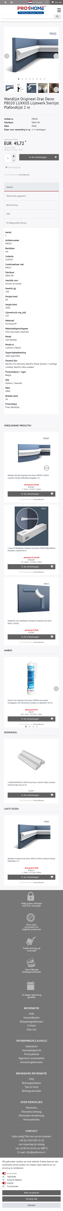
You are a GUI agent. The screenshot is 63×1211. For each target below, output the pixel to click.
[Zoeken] (57, 16)
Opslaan (31, 1205)
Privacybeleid (31, 1054)
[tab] (31, 187)
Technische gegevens (16, 195)
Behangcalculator (31, 1091)
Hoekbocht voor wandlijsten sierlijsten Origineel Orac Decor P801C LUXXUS (30, 622)
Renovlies (31, 1107)
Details (9, 187)
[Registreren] (12, 2)
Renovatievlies (31, 1119)
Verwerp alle (31, 1198)
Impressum (31, 1046)
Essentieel (12, 1173)
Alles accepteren (31, 1192)
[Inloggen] (5, 2)
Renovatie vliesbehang (31, 1115)
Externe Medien (14, 1179)
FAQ (31, 1079)
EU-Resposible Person (16, 222)
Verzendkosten (24, 175)
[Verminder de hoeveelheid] (13, 160)
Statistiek (11, 1176)
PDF (8, 214)
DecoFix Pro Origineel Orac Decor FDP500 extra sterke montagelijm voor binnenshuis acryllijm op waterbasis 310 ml (30, 701)
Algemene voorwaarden (31, 1058)
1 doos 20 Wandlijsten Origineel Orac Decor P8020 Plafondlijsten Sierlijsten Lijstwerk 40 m (31, 549)
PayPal (10, 1183)
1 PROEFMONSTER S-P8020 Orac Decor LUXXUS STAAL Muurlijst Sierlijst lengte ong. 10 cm (31, 783)
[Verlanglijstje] (47, 2)
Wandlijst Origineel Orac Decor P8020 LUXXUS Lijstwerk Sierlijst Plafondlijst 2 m (31, 860)
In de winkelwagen (38, 157)
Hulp (31, 1013)
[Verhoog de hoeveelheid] (13, 156)
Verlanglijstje (13, 167)
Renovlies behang (31, 1111)
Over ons (31, 1029)
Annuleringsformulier (31, 1062)
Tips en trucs (31, 1087)
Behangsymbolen (31, 1083)
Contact (31, 1025)
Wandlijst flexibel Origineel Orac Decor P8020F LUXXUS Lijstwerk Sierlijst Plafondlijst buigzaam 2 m (28, 476)
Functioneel (12, 1186)
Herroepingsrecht (31, 1050)
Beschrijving (12, 205)
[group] (31, 453)
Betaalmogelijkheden (31, 1021)
